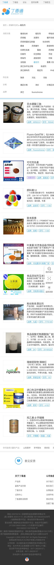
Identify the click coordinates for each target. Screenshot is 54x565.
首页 (5, 25)
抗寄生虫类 (24, 50)
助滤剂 (43, 66)
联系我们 (49, 486)
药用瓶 (23, 37)
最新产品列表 (20, 486)
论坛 (24, 2)
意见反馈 (30, 461)
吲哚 (50, 58)
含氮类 (23, 62)
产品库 (17, 481)
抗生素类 (37, 54)
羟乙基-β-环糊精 (35, 417)
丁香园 (15, 2)
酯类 (39, 50)
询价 (37, 85)
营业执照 (8, 522)
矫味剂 (23, 58)
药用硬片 (35, 45)
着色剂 (23, 25)
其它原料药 (24, 70)
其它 (22, 92)
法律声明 (49, 494)
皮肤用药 (37, 58)
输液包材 (24, 33)
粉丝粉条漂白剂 (35, 303)
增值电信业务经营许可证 (23, 522)
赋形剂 (38, 33)
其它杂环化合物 (26, 66)
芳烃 (50, 54)
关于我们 (49, 481)
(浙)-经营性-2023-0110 (13, 516)
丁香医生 (46, 2)
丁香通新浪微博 (21, 499)
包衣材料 (46, 41)
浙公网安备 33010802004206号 (37, 516)
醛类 (22, 45)
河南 (45, 77)
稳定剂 (40, 70)
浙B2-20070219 (13, 514)
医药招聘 (34, 2)
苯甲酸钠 (37, 447)
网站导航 (49, 499)
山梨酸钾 (26, 447)
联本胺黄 (31, 218)
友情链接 (49, 490)
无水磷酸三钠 (34, 104)
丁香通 (5, 2)
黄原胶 (47, 447)
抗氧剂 (23, 54)
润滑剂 (36, 37)
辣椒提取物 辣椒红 (37, 362)
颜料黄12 (32, 190)
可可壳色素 (33, 162)
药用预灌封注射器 (27, 41)
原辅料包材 (13, 25)
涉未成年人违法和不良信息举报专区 (27, 554)
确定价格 (24, 85)
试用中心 (18, 494)
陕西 (22, 77)
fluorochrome (37, 92)
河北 (33, 77)
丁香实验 (18, 490)
